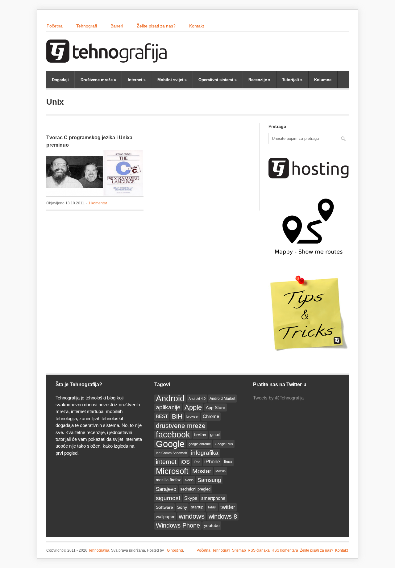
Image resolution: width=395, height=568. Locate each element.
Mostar (201, 471)
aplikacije (168, 407)
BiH (177, 416)
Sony (182, 507)
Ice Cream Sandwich (171, 453)
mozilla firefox (168, 480)
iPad (197, 462)
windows (192, 516)
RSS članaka (259, 550)
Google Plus (224, 444)
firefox (200, 434)
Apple (193, 407)
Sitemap (239, 550)
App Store (215, 407)
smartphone (213, 498)
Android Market (222, 398)
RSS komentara (285, 550)
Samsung (209, 480)
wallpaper (165, 516)
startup (197, 507)
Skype (190, 498)
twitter (227, 507)
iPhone (212, 462)
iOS (185, 462)
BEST (162, 416)
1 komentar (97, 203)
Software (164, 507)
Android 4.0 (197, 398)
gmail (215, 434)
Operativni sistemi (217, 79)
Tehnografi (86, 25)
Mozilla (220, 471)
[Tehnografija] (108, 59)
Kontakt (196, 25)
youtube (212, 525)
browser (192, 416)
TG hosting (174, 550)
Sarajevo (166, 489)
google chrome (200, 444)
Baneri (116, 25)
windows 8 (223, 516)
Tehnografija (98, 550)
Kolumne (322, 79)
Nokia (189, 480)
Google (170, 444)
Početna (55, 25)
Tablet (211, 507)
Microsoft (172, 471)
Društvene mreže (98, 79)
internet (166, 461)
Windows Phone (178, 525)
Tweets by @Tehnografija (278, 397)
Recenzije (259, 79)
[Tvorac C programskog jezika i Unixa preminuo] (94, 173)
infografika (204, 452)
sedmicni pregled (195, 489)
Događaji (60, 79)
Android (170, 399)
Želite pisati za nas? (156, 25)
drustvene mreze (181, 425)
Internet (137, 79)
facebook (173, 435)
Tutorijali (292, 79)
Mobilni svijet (172, 79)
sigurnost (168, 498)
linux (228, 462)
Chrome (211, 416)
